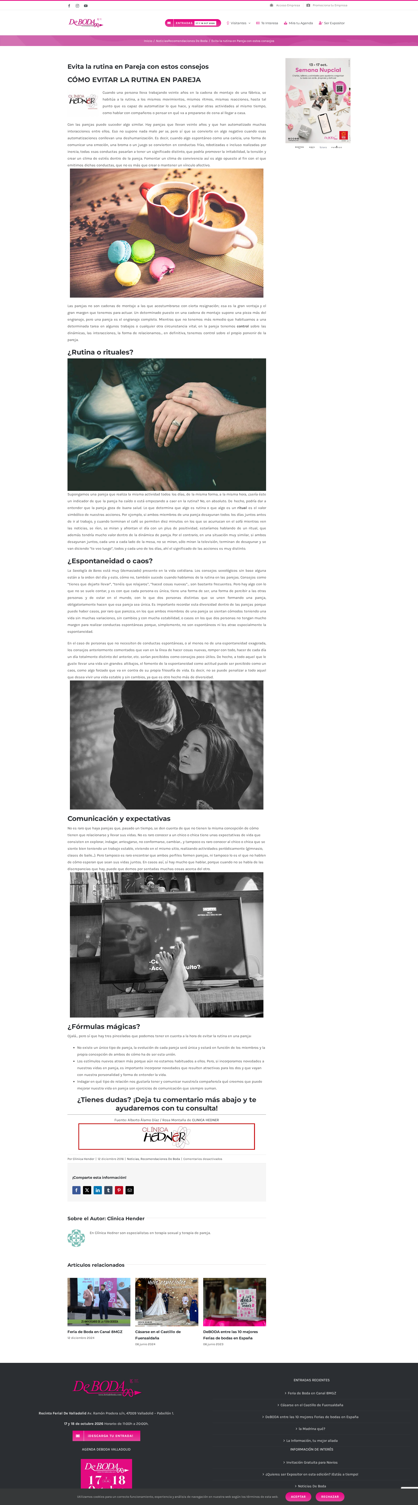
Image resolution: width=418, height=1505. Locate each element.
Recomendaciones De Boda (160, 1159)
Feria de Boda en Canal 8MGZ (94, 1331)
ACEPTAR (298, 1496)
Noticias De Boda (312, 1486)
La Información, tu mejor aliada (312, 1440)
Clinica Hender (83, 1159)
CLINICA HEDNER (205, 1120)
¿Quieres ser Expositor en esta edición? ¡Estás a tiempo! (312, 1474)
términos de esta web (262, 1496)
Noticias (133, 1159)
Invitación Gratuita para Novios (312, 1462)
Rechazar (330, 1496)
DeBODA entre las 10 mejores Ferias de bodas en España (311, 1417)
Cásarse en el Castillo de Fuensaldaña (312, 1405)
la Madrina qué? (312, 1429)
